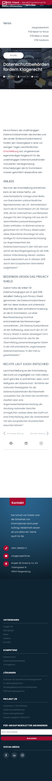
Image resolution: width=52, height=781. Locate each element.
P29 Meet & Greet (39, 36)
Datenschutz (9, 657)
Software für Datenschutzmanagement (22, 679)
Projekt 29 (8, 626)
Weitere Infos (28, 4)
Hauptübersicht (40, 27)
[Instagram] (41, 443)
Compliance (9, 664)
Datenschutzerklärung (13, 709)
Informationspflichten (13, 713)
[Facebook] (10, 443)
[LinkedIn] (26, 443)
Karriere (7, 638)
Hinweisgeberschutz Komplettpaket (20, 687)
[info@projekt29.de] (7, 556)
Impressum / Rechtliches (15, 705)
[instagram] (22, 755)
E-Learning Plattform (13, 683)
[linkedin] (14, 755)
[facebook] (6, 755)
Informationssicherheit (14, 660)
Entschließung (10, 151)
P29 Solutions (41, 40)
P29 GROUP (8, 630)
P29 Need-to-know (38, 31)
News (5, 634)
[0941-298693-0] (7, 548)
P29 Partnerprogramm (14, 691)
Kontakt (7, 642)
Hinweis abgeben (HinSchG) (16, 717)
